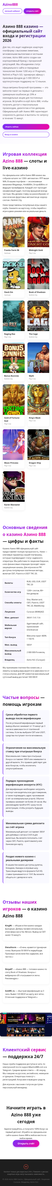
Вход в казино (11, 134)
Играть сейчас (11, 127)
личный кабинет (12, 11)
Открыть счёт (26, 1143)
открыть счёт (32, 11)
